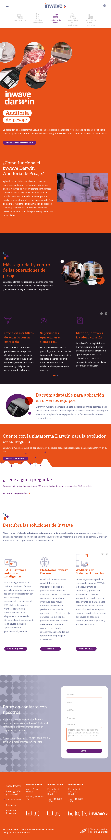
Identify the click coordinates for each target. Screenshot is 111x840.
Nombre (70, 694)
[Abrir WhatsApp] (103, 832)
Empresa (71, 718)
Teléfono (71, 710)
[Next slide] (107, 554)
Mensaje (71, 724)
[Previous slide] (102, 554)
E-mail (69, 702)
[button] (104, 5)
